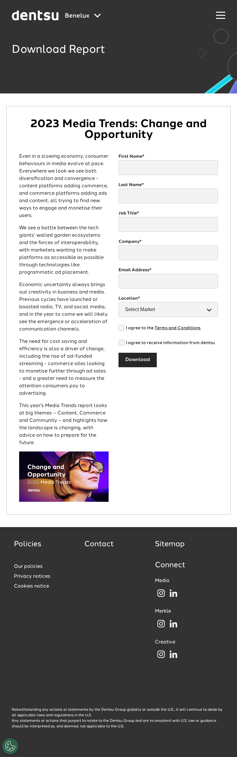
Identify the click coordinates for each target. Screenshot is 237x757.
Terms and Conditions (178, 328)
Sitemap (170, 544)
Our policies (28, 566)
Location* (129, 298)
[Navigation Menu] (220, 15)
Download (137, 359)
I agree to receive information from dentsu (170, 343)
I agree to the (163, 328)
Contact (99, 544)
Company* (130, 241)
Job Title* (128, 213)
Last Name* (131, 185)
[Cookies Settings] (10, 746)
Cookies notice (31, 586)
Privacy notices (32, 576)
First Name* (131, 156)
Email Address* (135, 270)
